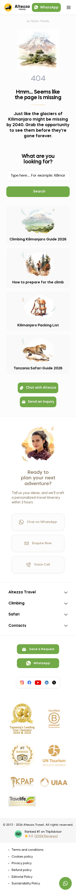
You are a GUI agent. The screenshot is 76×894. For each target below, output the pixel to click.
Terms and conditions (27, 849)
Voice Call (42, 564)
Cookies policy (22, 856)
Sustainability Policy (26, 883)
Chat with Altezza (41, 388)
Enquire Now (42, 543)
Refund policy (21, 870)
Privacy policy (21, 863)
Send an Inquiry (41, 402)
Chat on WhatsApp (42, 522)
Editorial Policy (22, 876)
